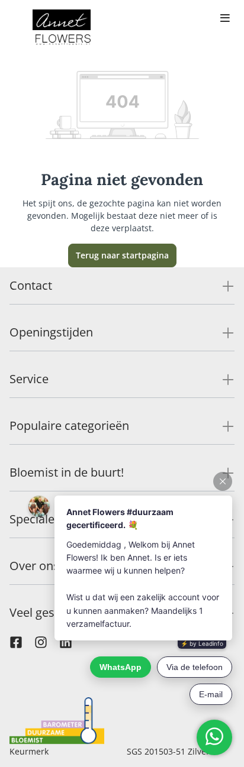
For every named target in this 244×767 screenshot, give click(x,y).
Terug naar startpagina (122, 255)
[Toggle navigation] (225, 19)
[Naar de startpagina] (61, 28)
